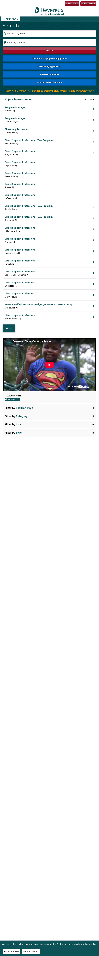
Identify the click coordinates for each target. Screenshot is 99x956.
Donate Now (88, 3)
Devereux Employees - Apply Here (50, 58)
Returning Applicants (50, 66)
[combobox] (49, 33)
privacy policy (89, 944)
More (9, 328)
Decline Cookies (31, 951)
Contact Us (72, 3)
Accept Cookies (11, 951)
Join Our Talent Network (49, 82)
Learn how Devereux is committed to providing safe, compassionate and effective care (50, 90)
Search (49, 50)
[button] (49, 408)
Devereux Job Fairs (49, 74)
